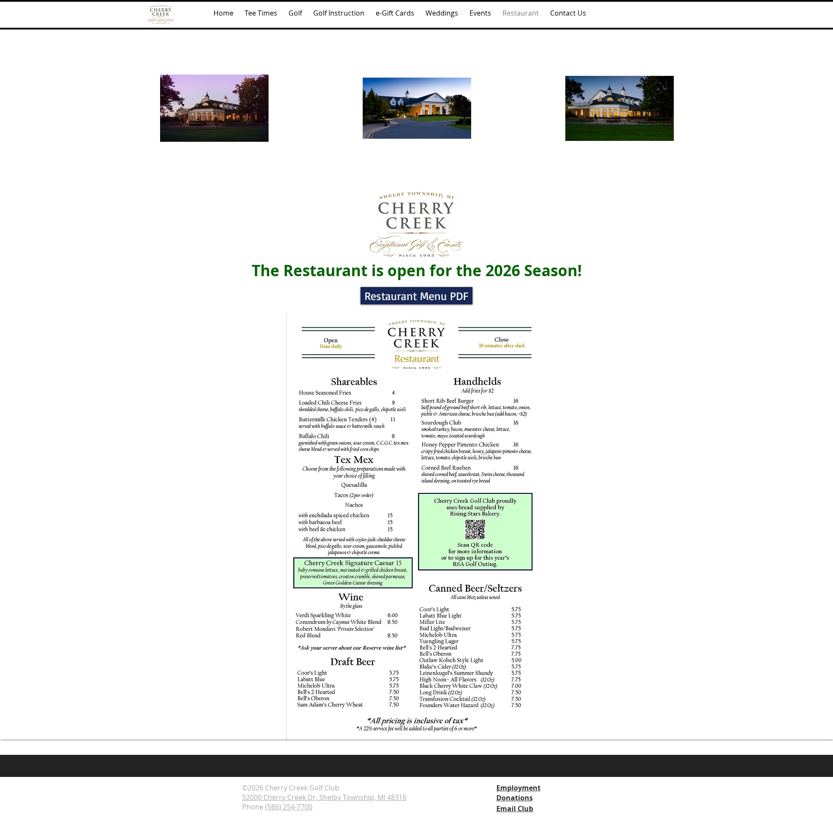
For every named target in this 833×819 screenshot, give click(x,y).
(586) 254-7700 (288, 807)
